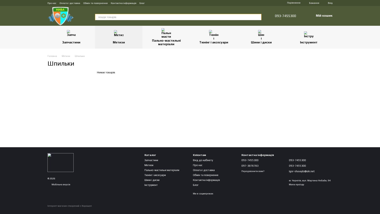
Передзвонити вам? (252, 171)
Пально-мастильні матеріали (166, 42)
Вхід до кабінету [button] (203, 160)
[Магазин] (61, 162)
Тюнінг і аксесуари (213, 42)
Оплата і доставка (70, 3)
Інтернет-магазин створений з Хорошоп (70, 206)
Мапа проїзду (296, 184)
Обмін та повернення (95, 3)
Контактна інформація (123, 3)
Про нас (52, 3)
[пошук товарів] (258, 17)
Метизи (119, 42)
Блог (142, 3)
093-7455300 (285, 16)
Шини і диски (261, 42)
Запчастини (71, 42)
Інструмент (308, 42)
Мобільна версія (60, 184)
